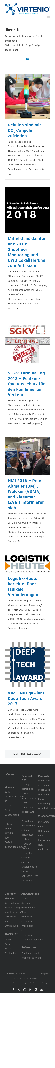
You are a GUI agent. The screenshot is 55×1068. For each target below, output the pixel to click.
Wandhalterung (46, 808)
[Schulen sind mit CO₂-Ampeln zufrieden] (27, 96)
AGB (33, 974)
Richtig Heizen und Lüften (27, 789)
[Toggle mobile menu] (48, 16)
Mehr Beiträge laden (27, 754)
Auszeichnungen (13, 907)
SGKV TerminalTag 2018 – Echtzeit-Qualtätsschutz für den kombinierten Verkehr (23, 344)
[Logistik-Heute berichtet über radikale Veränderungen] (27, 564)
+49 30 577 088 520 (9, 833)
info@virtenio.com (15, 847)
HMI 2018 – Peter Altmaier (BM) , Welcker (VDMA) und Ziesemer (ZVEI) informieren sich (23, 456)
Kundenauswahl (30, 953)
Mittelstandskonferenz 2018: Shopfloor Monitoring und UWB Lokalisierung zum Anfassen (23, 210)
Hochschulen (28, 907)
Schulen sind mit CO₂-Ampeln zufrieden (23, 96)
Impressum (32, 978)
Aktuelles (10, 898)
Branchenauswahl (31, 958)
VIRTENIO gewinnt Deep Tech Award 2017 (23, 664)
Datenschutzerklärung (16, 983)
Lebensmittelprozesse (33, 939)
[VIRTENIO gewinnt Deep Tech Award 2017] (27, 664)
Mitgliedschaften (14, 912)
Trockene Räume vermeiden (27, 848)
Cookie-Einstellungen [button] (39, 983)
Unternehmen (12, 903)
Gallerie (31, 96)
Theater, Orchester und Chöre (27, 917)
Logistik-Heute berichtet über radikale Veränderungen (23, 564)
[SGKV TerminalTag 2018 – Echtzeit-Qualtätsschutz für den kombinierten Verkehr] (27, 344)
